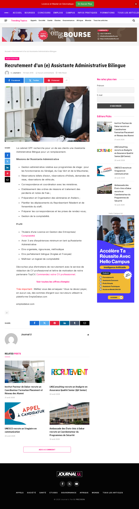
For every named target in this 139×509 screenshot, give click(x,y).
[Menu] (5, 20)
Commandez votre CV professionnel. (56, 274)
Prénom (100, 85)
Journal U (17, 73)
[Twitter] (7, 161)
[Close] (136, 4)
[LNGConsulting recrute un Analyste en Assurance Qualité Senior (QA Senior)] (69, 372)
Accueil (17, 13)
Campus (70, 13)
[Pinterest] (7, 173)
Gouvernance (68, 20)
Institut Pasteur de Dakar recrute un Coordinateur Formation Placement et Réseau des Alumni (24, 390)
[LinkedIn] (7, 167)
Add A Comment (47, 449)
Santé (49, 20)
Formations (107, 13)
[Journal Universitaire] (7, 13)
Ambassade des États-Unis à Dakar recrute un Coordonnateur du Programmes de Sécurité (67, 432)
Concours (44, 13)
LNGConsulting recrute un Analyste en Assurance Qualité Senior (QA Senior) (68, 388)
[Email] (7, 179)
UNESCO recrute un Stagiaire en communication (21, 430)
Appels (34, 20)
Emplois (58, 13)
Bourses (30, 13)
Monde (88, 20)
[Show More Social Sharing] (66, 80)
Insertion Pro (12, 59)
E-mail (99, 95)
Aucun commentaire (46, 73)
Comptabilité (28, 235)
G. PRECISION (79, 499)
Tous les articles (100, 20)
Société (42, 20)
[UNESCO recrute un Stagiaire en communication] (25, 413)
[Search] (133, 20)
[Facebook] (7, 155)
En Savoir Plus (85, 4)
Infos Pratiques (87, 13)
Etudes (58, 20)
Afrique (80, 20)
